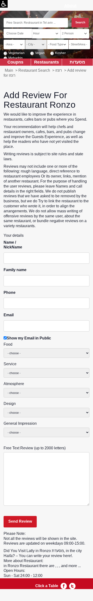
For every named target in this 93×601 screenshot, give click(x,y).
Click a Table (46, 586)
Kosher (60, 53)
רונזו (58, 70)
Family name (15, 270)
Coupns (15, 61)
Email (9, 315)
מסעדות (77, 61)
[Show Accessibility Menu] (4, 4)
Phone (10, 292)
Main (9, 70)
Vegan (40, 53)
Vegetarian (16, 53)
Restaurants (46, 61)
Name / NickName (13, 244)
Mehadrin (15, 58)
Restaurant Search (34, 70)
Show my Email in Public (29, 338)
